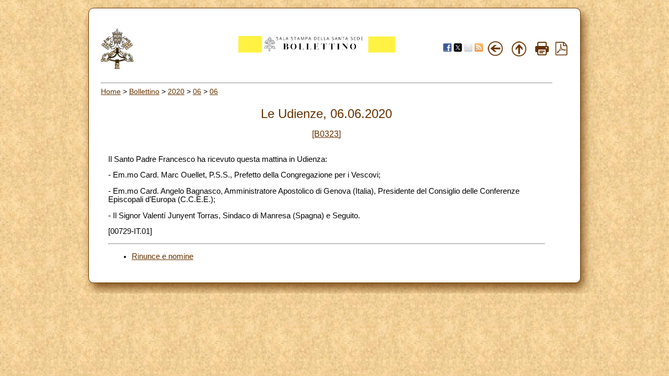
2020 (176, 91)
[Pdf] (561, 53)
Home (111, 91)
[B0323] (326, 134)
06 (197, 91)
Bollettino (144, 91)
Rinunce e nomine (162, 256)
